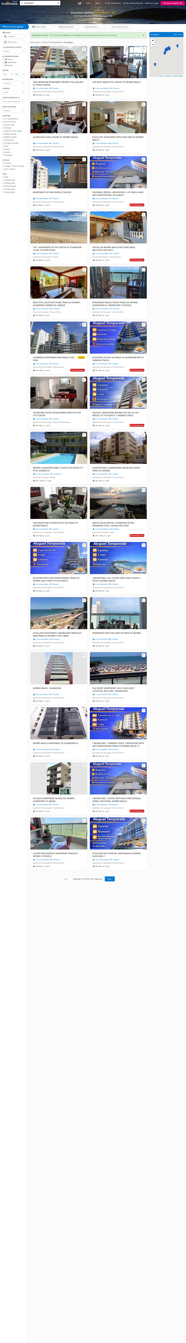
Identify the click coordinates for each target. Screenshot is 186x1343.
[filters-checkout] (5, 41)
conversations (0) (134, 3)
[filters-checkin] (5, 36)
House (10, 59)
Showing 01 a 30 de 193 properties (87, 879)
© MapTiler (168, 76)
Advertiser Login (152, 3)
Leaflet (161, 76)
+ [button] (153, 40)
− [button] (153, 44)
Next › (109, 879)
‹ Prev (65, 879)
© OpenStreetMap (177, 76)
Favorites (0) (114, 3)
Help (88, 3)
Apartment (11, 62)
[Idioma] (81, 3)
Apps (97, 3)
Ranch (10, 65)
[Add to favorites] (84, 49)
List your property (171, 3)
